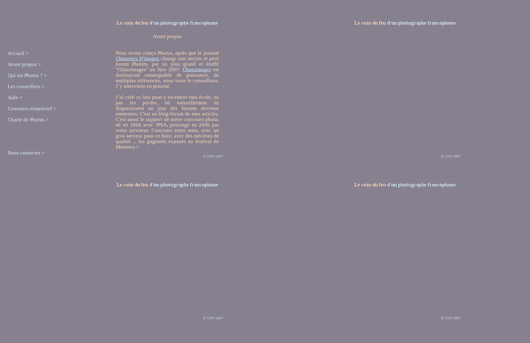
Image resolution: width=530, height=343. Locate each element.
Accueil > (18, 53)
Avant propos (23, 64)
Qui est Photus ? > (27, 75)
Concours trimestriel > (32, 108)
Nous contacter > (26, 153)
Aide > (15, 97)
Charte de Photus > (28, 120)
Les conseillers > (26, 86)
